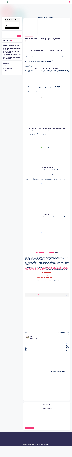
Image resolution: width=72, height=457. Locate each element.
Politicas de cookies (6, 66)
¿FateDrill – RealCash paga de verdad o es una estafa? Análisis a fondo (12, 49)
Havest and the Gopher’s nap (45, 253)
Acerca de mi (5, 70)
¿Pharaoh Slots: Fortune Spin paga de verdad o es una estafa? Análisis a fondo (11, 52)
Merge (26, 332)
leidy (31, 336)
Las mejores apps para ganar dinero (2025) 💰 (33, 294)
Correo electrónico (43, 421)
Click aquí (44, 267)
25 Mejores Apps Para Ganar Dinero (38, 269)
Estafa (28, 36)
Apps (26, 36)
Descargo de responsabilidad (7, 65)
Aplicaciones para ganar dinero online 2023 (55, 267)
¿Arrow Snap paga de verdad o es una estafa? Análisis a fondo (12, 55)
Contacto (4, 72)
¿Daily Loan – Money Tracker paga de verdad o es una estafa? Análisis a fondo (11, 58)
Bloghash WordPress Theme (45, 444)
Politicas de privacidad (6, 63)
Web (55, 421)
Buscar (4, 33)
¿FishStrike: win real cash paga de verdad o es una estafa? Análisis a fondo (11, 46)
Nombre (26, 421)
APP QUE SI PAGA (46, 280)
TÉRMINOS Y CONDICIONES (7, 68)
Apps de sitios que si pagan (47, 268)
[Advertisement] (36, 9)
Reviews (32, 36)
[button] (33, 338)
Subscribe (12, 27)
